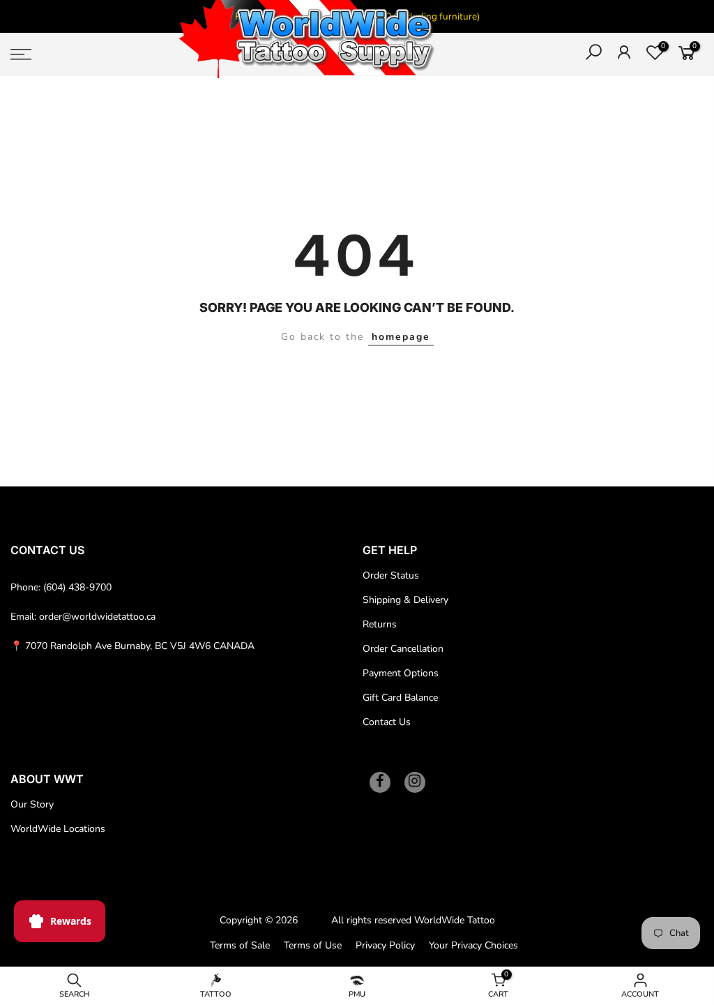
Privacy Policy (385, 945)
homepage (401, 336)
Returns (380, 624)
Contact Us (387, 722)
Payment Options (401, 673)
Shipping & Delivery (405, 599)
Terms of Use (313, 945)
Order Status (391, 575)
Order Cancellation (403, 648)
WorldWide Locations (57, 828)
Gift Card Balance (400, 697)
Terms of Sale (240, 945)
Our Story (32, 804)
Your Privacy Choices (473, 945)
